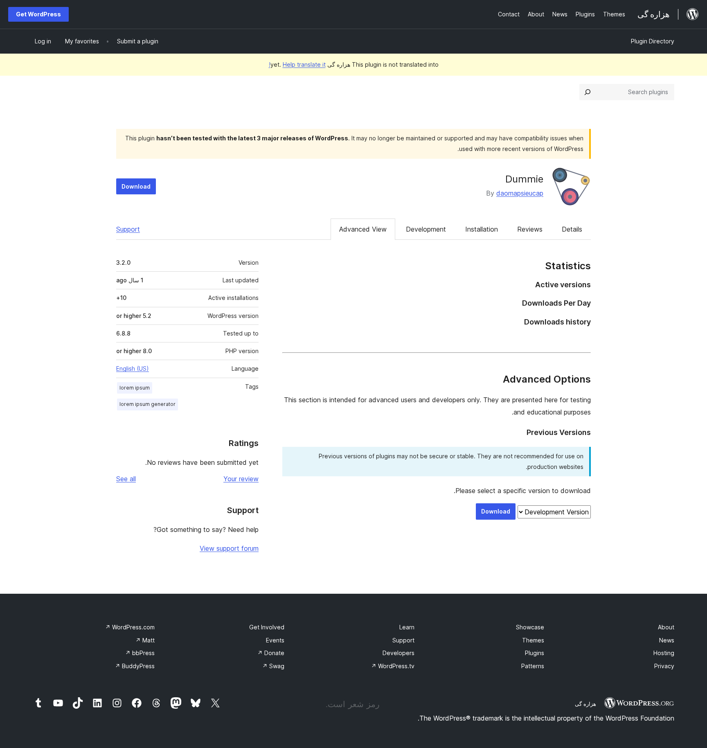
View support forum (229, 548)
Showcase (530, 627)
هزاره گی (585, 704)
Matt (145, 640)
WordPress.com (130, 627)
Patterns (532, 665)
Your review (241, 479)
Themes (533, 640)
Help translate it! (297, 64)
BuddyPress (135, 665)
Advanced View (363, 229)
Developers (398, 652)
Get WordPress (38, 14)
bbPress (140, 652)
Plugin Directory (652, 41)
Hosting (663, 652)
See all (126, 479)
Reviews (530, 229)
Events (275, 640)
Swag (273, 665)
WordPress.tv (392, 665)
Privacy (664, 665)
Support (128, 229)
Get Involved (266, 627)
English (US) (132, 368)
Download (136, 186)
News (666, 640)
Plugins (534, 652)
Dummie (524, 179)
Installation (481, 229)
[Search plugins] (587, 92)
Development (426, 229)
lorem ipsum (134, 388)
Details (572, 229)
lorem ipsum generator (147, 404)
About (666, 627)
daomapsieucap (519, 193)
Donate (270, 652)
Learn (406, 627)
